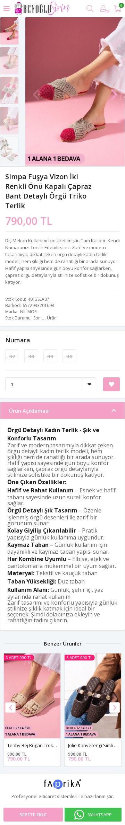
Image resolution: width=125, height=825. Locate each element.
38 (31, 356)
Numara (17, 340)
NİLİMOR (28, 312)
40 (69, 356)
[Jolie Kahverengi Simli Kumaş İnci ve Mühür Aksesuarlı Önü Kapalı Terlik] (93, 695)
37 (12, 356)
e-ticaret (47, 796)
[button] (114, 91)
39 (50, 356)
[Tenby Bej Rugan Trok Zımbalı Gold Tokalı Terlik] (32, 695)
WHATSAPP (100, 814)
